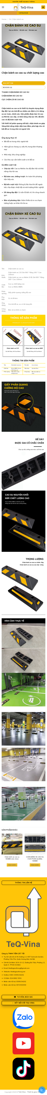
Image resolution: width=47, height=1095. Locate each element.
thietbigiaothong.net (17, 972)
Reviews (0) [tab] (7, 87)
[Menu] (3, 7)
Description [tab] (8, 83)
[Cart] (43, 7)
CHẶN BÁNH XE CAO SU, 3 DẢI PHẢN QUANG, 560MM (35, 859)
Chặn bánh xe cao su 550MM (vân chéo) (12, 858)
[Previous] (1, 852)
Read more (12, 865)
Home (4, 19)
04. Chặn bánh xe (16, 19)
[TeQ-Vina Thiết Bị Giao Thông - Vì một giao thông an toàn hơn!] (23, 7)
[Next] (45, 852)
